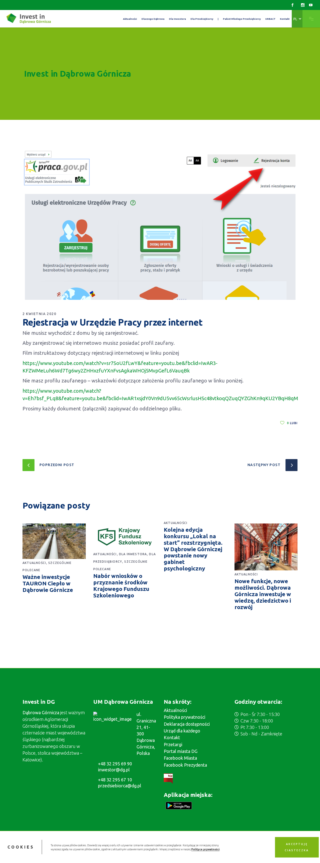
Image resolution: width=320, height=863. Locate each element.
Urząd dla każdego (182, 730)
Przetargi (173, 744)
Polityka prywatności (184, 716)
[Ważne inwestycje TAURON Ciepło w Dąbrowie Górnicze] (54, 541)
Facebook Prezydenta (185, 764)
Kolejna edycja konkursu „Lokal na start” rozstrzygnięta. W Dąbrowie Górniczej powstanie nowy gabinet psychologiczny (193, 548)
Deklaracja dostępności (187, 723)
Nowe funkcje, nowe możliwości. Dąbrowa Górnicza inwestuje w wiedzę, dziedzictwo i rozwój (262, 594)
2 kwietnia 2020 (39, 314)
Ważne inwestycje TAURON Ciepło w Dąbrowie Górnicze (47, 583)
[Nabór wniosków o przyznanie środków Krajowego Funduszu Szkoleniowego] (124, 536)
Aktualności (34, 562)
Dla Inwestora (133, 554)
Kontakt (172, 737)
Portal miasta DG (181, 751)
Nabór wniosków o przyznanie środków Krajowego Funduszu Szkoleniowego (121, 585)
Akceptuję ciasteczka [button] (297, 847)
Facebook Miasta (180, 757)
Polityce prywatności (205, 849)
